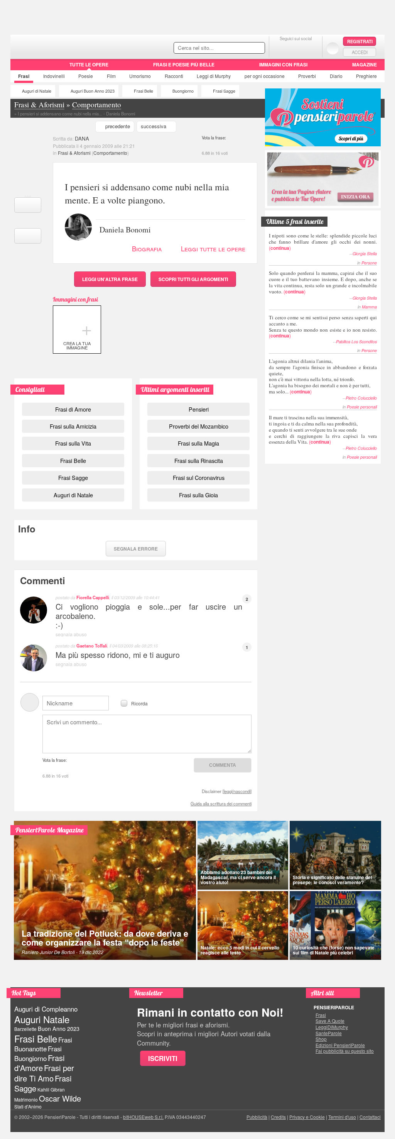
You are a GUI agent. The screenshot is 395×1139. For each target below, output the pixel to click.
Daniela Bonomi (125, 229)
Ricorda (139, 703)
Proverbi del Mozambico (198, 426)
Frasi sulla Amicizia (73, 426)
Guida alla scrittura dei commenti (221, 803)
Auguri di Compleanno (46, 1009)
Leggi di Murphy (214, 76)
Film (111, 76)
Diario (336, 76)
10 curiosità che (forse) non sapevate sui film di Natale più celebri (334, 950)
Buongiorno (183, 91)
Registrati (360, 41)
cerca (242, 48)
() (323, 241)
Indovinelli (54, 76)
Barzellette (25, 1028)
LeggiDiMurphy (332, 1027)
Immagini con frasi (283, 64)
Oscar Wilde (60, 1098)
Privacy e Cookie (307, 1117)
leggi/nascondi (237, 791)
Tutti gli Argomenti (193, 279)
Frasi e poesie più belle (183, 64)
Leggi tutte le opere (213, 248)
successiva (153, 126)
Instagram (311, 48)
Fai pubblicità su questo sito (345, 1051)
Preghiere (366, 76)
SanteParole (329, 1033)
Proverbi (307, 76)
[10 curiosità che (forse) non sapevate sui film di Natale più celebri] (335, 925)
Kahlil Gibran (51, 1089)
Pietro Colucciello (361, 398)
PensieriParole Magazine (49, 829)
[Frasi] (21, 67)
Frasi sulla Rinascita (198, 460)
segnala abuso (71, 634)
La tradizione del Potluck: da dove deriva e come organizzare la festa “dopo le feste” (105, 938)
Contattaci (370, 1117)
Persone (369, 263)
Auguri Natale (41, 1019)
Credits (278, 1117)
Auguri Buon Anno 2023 (93, 91)
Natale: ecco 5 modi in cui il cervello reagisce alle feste (240, 950)
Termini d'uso (342, 1117)
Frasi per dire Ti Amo (44, 1072)
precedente (117, 126)
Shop (321, 1039)
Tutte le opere (88, 64)
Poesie (85, 76)
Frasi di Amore (73, 409)
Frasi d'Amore (39, 1062)
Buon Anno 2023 (58, 1028)
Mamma (369, 307)
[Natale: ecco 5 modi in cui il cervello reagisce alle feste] (243, 925)
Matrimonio (26, 1099)
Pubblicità (256, 1117)
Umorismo (140, 76)
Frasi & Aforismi (74, 152)
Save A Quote (330, 1021)
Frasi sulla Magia (198, 443)
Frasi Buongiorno (38, 1053)
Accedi (360, 52)
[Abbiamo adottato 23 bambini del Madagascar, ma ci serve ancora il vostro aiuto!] (243, 855)
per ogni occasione (265, 76)
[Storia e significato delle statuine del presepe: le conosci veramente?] (335, 855)
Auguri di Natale (36, 91)
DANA (82, 138)
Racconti (174, 76)
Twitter (296, 48)
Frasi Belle (143, 91)
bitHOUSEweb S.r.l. (143, 1117)
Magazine (364, 64)
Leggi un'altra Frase (110, 279)
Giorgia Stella (365, 253)
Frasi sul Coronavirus (199, 477)
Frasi (23, 76)
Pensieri (199, 409)
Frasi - (63, 45)
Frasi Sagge (224, 91)
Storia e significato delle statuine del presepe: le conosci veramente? (332, 880)
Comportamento (110, 152)
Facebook (280, 48)
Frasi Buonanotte (43, 1044)
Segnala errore (136, 548)
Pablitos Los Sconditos (356, 341)
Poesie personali (362, 407)
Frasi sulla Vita (73, 443)
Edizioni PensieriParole (340, 1045)
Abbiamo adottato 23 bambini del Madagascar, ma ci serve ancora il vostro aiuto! (238, 877)
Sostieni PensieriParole (323, 117)
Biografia (147, 248)
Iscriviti (162, 1058)
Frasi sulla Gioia (198, 495)
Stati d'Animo (28, 1106)
